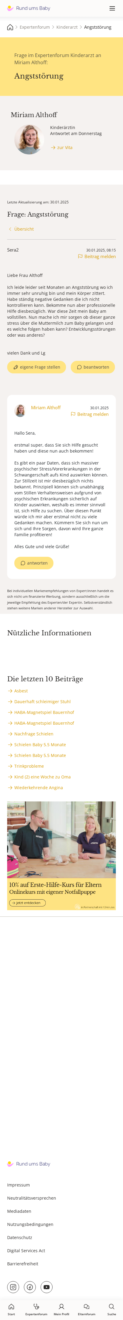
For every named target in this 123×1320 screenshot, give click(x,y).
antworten (37, 563)
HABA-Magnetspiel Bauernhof (44, 712)
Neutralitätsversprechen (31, 1198)
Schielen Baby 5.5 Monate (40, 744)
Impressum (18, 1185)
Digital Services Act (26, 1250)
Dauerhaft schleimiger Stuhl (42, 701)
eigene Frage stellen (40, 367)
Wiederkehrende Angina (38, 787)
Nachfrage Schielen (33, 734)
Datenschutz (19, 1237)
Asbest (21, 691)
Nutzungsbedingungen (30, 1224)
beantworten (96, 367)
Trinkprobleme (29, 766)
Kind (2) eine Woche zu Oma (42, 777)
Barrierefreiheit (22, 1264)
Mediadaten (19, 1211)
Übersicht (24, 229)
